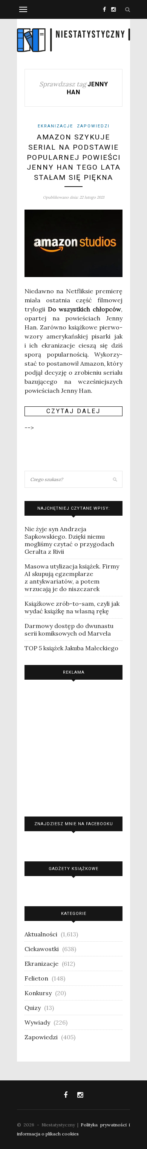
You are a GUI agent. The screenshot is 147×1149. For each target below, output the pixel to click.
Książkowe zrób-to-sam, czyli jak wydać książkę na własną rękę (71, 607)
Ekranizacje (55, 126)
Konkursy (38, 993)
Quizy (32, 1007)
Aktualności (40, 934)
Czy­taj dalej (73, 411)
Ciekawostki (41, 949)
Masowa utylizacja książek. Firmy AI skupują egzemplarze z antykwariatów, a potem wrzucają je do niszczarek (71, 577)
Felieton (36, 978)
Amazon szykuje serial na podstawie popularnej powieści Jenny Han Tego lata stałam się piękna (74, 157)
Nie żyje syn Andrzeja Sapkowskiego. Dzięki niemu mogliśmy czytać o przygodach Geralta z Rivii (69, 540)
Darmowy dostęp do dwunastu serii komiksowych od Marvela (68, 629)
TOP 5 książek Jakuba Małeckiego (71, 648)
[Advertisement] (73, 746)
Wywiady (37, 1022)
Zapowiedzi (93, 126)
